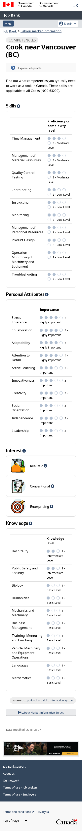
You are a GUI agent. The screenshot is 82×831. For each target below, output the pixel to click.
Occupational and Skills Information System (47, 700)
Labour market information (41, 31)
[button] (18, 106)
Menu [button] (8, 24)
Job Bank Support (14, 766)
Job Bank (12, 15)
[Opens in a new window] (41, 749)
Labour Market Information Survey (42, 712)
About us (9, 773)
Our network (11, 780)
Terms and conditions (18, 812)
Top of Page (11, 820)
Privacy (43, 812)
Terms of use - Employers (19, 794)
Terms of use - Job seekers (20, 787)
